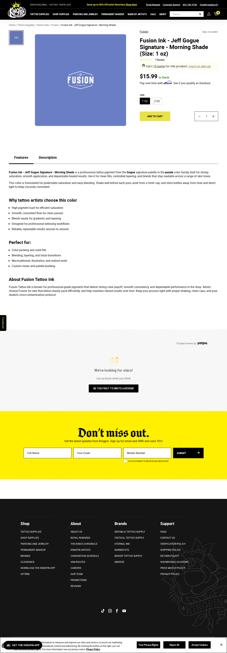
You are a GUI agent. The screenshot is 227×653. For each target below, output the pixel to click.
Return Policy (169, 555)
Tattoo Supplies (39, 14)
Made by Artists (137, 14)
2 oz (157, 101)
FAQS (163, 531)
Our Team (77, 574)
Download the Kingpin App (38, 568)
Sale (153, 14)
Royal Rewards (153, 4)
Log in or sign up (200, 66)
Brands (25, 555)
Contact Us (167, 537)
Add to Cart (155, 116)
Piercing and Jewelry (85, 14)
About (162, 14)
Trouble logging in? (209, 4)
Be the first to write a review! (113, 388)
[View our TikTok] (103, 611)
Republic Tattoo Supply (130, 531)
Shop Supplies (61, 14)
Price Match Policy (172, 568)
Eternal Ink (122, 543)
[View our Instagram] (110, 611)
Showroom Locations (174, 562)
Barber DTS (122, 549)
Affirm (25, 574)
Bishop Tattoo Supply (128, 555)
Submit (182, 453)
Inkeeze (119, 562)
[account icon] (208, 13)
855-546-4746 (190, 4)
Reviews (76, 586)
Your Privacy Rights (148, 644)
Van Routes (78, 562)
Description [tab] (48, 157)
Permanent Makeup (112, 14)
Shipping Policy (170, 549)
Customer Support (171, 4)
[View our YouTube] (124, 611)
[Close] (221, 645)
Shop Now (131, 4)
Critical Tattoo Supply (129, 537)
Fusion (144, 32)
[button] (23, 645)
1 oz (145, 101)
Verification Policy (173, 543)
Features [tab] (21, 157)
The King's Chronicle (84, 543)
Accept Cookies (200, 644)
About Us (76, 531)
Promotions (79, 580)
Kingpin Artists (80, 549)
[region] (113, 645)
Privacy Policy (169, 574)
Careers (76, 568)
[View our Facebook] (117, 611)
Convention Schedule (85, 555)
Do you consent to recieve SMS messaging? (148, 461)
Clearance (28, 562)
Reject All (174, 644)
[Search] (200, 14)
